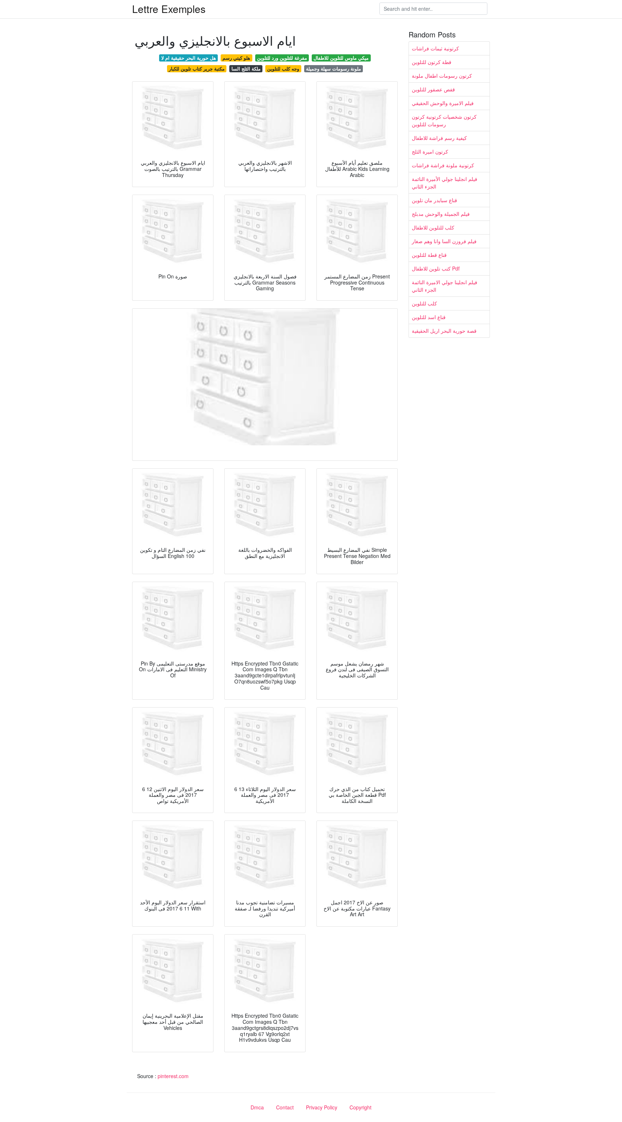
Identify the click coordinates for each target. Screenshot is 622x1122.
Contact (285, 1107)
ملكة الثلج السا (246, 68)
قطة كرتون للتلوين (431, 61)
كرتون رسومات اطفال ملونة (442, 75)
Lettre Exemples (169, 8)
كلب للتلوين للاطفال (433, 227)
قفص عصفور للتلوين (433, 89)
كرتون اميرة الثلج (430, 151)
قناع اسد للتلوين (429, 317)
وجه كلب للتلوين (283, 68)
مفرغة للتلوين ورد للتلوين (282, 57)
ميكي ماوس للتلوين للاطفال (341, 57)
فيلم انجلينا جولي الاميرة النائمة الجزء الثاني (444, 285)
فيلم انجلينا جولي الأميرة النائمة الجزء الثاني (444, 182)
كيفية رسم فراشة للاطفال (439, 137)
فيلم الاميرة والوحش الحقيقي (443, 102)
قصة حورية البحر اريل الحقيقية (444, 330)
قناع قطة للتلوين (429, 254)
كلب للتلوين (424, 303)
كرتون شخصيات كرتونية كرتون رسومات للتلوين (444, 120)
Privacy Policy (321, 1107)
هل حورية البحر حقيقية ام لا (188, 57)
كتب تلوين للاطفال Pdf (436, 268)
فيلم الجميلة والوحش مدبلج (441, 213)
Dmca (257, 1107)
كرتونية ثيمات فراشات (435, 48)
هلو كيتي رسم (236, 57)
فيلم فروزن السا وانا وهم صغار (444, 241)
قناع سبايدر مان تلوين (434, 200)
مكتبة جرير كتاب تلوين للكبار (197, 68)
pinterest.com (173, 1076)
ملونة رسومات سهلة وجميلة (333, 68)
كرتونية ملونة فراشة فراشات (443, 165)
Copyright (360, 1107)
